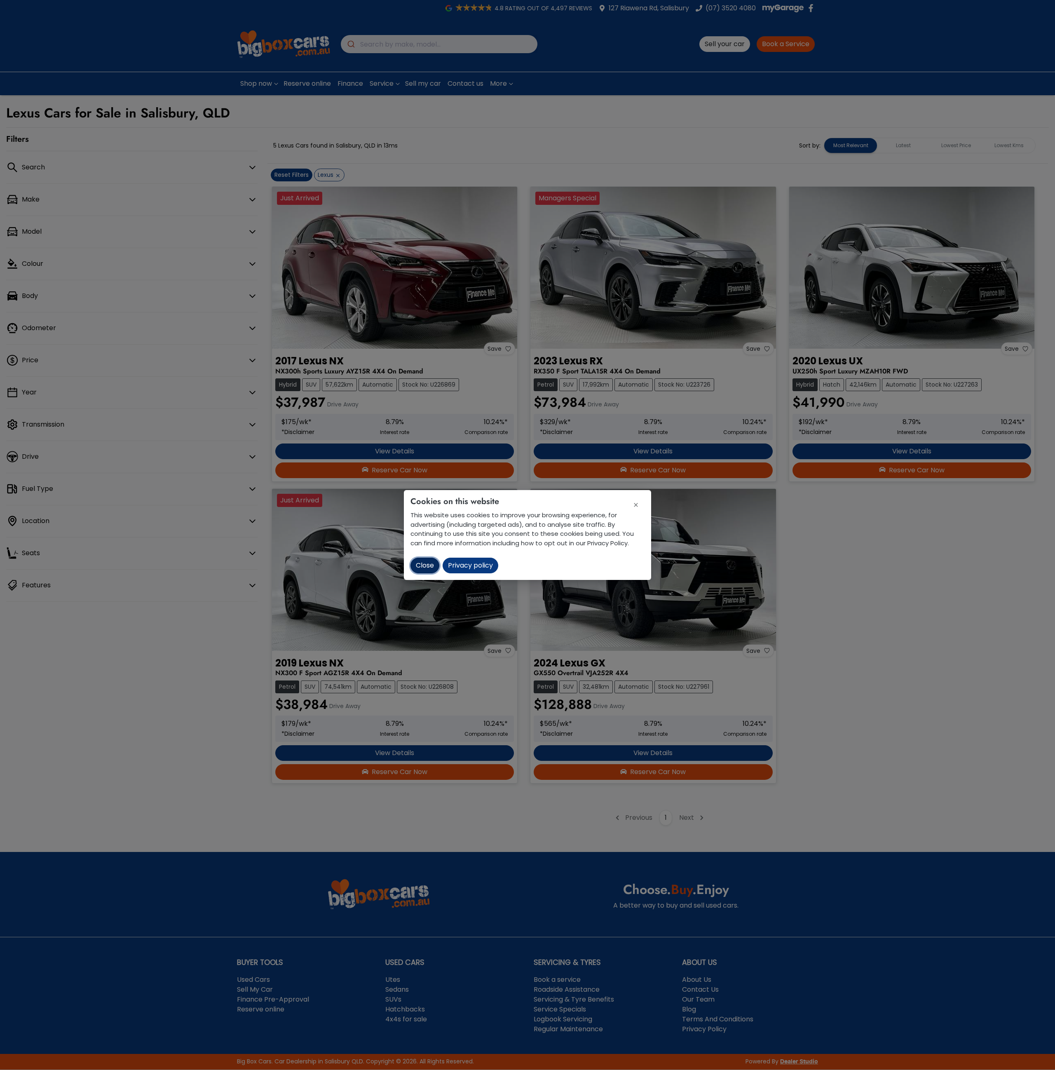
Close (425, 565)
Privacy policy (470, 565)
